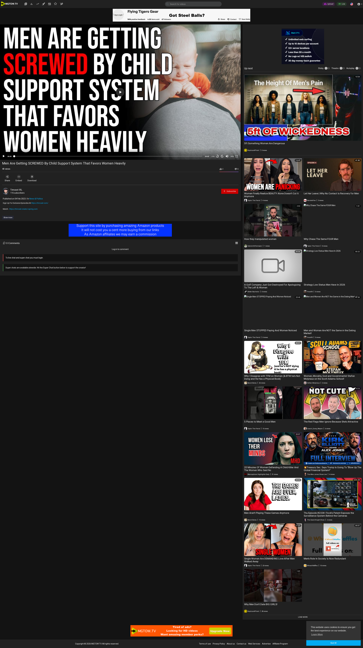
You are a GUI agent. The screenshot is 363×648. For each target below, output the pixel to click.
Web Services (254, 644)
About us (231, 644)
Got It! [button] (334, 643)
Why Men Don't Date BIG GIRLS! (260, 604)
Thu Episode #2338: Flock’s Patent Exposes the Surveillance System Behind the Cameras (329, 514)
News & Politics (36, 199)
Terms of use (205, 644)
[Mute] (227, 156)
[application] (120, 92)
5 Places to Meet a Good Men (260, 421)
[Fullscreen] (236, 156)
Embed (19, 180)
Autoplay (350, 68)
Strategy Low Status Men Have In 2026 (324, 284)
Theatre (335, 68)
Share (7, 180)
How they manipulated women (260, 239)
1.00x (213, 156)
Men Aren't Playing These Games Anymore (266, 512)
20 (222, 156)
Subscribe (231, 191)
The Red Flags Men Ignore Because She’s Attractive (331, 421)
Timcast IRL (16, 189)
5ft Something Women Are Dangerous (264, 143)
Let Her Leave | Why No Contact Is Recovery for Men (331, 193)
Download (32, 180)
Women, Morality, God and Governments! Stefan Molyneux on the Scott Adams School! (329, 377)
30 (217, 156)
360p (232, 156)
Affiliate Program (280, 644)
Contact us (241, 644)
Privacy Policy (219, 644)
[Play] (3, 156)
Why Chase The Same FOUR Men (321, 239)
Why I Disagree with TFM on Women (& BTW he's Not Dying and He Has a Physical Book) (272, 377)
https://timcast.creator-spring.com (23, 209)
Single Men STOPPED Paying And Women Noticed (270, 330)
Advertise (266, 644)
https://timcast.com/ (39, 203)
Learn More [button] (317, 634)
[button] (351, 4)
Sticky (321, 68)
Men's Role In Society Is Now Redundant (325, 558)
